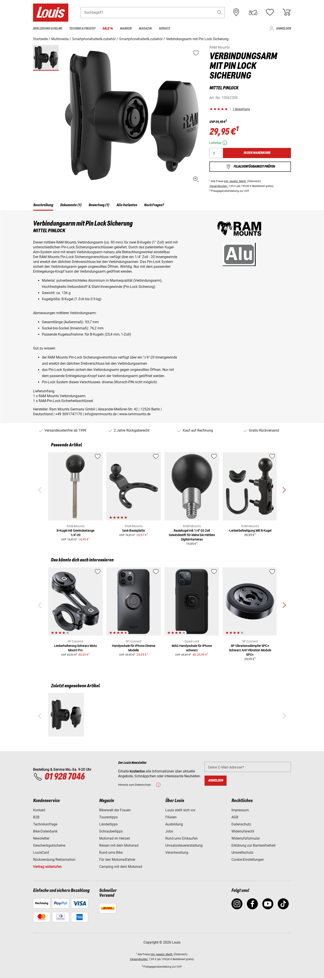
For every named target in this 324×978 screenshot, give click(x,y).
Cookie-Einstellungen (247, 859)
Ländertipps (108, 824)
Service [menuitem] (164, 28)
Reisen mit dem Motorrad (118, 845)
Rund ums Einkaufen (181, 838)
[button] (219, 12)
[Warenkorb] (286, 12)
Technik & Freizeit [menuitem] (82, 28)
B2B (36, 817)
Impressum (240, 810)
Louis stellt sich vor (180, 810)
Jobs (169, 831)
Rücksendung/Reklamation (54, 859)
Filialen (171, 817)
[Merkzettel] (269, 12)
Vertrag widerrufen (47, 867)
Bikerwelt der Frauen (115, 810)
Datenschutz (241, 824)
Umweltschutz (242, 852)
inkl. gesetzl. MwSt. (235, 181)
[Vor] (284, 490)
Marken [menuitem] (126, 28)
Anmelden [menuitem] (283, 28)
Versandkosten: (218, 186)
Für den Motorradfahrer (117, 859)
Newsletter (41, 838)
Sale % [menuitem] (107, 28)
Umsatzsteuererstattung (184, 845)
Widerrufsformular (245, 838)
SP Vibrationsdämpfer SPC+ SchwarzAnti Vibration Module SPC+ (250, 650)
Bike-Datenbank (45, 831)
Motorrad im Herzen (114, 838)
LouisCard (41, 852)
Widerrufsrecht (242, 831)
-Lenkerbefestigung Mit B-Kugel (250, 530)
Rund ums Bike (111, 852)
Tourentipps (108, 817)
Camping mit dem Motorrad (120, 867)
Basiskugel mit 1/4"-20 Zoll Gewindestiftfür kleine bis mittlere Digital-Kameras (192, 535)
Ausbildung (174, 824)
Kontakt (39, 810)
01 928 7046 (65, 777)
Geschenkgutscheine (49, 845)
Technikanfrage (45, 824)
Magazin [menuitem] (145, 28)
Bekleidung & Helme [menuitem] (47, 28)
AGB (234, 817)
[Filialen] (236, 12)
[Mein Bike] (253, 12)
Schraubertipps (111, 831)
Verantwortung (176, 852)
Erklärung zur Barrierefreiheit (253, 845)
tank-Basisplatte (133, 530)
